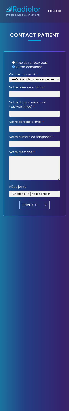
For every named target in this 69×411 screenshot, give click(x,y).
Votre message (20, 152)
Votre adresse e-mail (25, 122)
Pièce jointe (17, 187)
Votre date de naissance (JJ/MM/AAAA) (27, 104)
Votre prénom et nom (26, 87)
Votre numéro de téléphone (30, 137)
